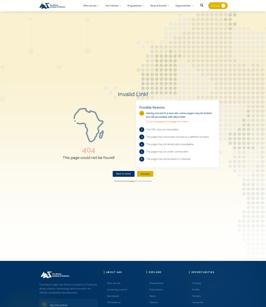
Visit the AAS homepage (124, 181)
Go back (145, 174)
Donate (215, 5)
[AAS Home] (52, 5)
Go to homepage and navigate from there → (168, 121)
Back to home (123, 173)
